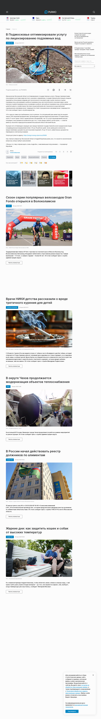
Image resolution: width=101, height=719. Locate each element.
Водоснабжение (34, 157)
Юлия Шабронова (15, 152)
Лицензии (10, 157)
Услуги (24, 157)
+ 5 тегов (52, 157)
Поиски (44, 157)
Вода (17, 157)
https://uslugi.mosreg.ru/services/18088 (35, 135)
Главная (8, 29)
